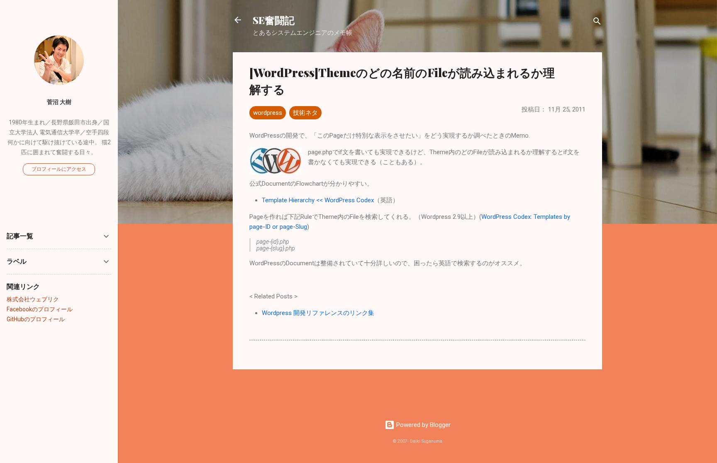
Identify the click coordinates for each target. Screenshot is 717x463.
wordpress (267, 112)
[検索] (597, 22)
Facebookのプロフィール (40, 309)
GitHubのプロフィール (36, 319)
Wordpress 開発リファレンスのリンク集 (318, 313)
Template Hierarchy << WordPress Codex (318, 200)
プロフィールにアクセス (59, 169)
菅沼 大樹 (59, 102)
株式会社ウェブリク (33, 299)
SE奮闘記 (274, 20)
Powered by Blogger (423, 425)
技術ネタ (305, 112)
